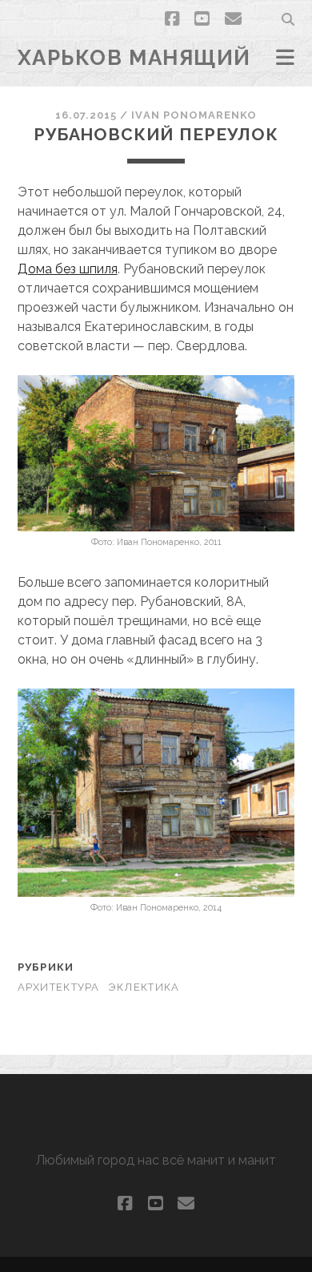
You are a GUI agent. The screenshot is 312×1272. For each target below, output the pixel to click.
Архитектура (59, 987)
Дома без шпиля (68, 269)
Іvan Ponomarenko (194, 115)
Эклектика (144, 987)
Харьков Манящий (134, 58)
